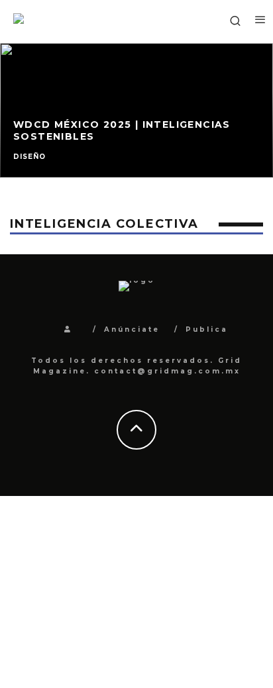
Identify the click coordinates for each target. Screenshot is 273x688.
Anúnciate (132, 329)
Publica (207, 329)
